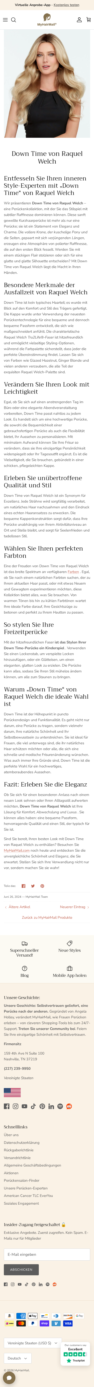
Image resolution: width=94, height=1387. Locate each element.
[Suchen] (16, 19)
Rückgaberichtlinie (19, 1150)
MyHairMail (21, 1370)
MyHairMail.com (17, 850)
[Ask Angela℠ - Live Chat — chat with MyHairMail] (9, 1378)
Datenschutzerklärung (22, 1142)
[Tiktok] (33, 1106)
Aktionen (11, 1173)
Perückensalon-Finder (21, 1180)
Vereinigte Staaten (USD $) (29, 1343)
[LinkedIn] (51, 1106)
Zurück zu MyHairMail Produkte (47, 917)
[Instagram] (15, 1106)
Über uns (11, 1134)
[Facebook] (6, 1106)
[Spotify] (60, 1106)
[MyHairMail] (47, 20)
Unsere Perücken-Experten (26, 1188)
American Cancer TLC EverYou (28, 1195)
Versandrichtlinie (17, 1157)
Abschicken (21, 1270)
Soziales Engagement (21, 1203)
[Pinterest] (42, 1106)
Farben (73, 571)
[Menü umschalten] (5, 19)
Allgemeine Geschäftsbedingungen (32, 1165)
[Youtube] (24, 1106)
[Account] (78, 19)
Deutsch (14, 1358)
